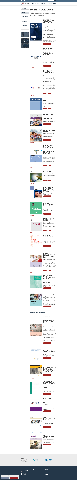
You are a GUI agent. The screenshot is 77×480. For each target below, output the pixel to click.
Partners (51, 3)
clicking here (51, 392)
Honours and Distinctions (23, 10)
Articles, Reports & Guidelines (24, 23)
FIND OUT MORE (47, 180)
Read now (47, 444)
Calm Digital (47, 475)
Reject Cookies (14, 477)
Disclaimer (46, 470)
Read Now (47, 65)
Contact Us (54, 3)
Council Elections (24, 25)
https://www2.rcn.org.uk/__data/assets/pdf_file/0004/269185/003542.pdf (38, 312)
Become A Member (24, 474)
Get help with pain (37, 3)
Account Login (24, 473)
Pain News (23, 18)
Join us (41, 3)
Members (44, 3)
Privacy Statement (47, 469)
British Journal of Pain (25, 19)
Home (31, 7)
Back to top (32, 45)
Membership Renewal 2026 (25, 8)
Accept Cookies (5, 477)
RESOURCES (48, 3)
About (33, 3)
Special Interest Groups (25, 16)
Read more (47, 93)
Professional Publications (23, 13)
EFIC (22, 28)
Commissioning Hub (24, 21)
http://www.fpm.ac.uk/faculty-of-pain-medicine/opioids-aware (49, 178)
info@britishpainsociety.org (24, 462)
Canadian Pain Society (25, 30)
